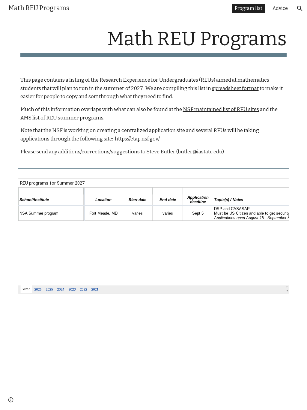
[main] (153, 42)
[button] (300, 8)
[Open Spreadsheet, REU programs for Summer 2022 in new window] (277, 186)
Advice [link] (280, 8)
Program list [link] (248, 8)
